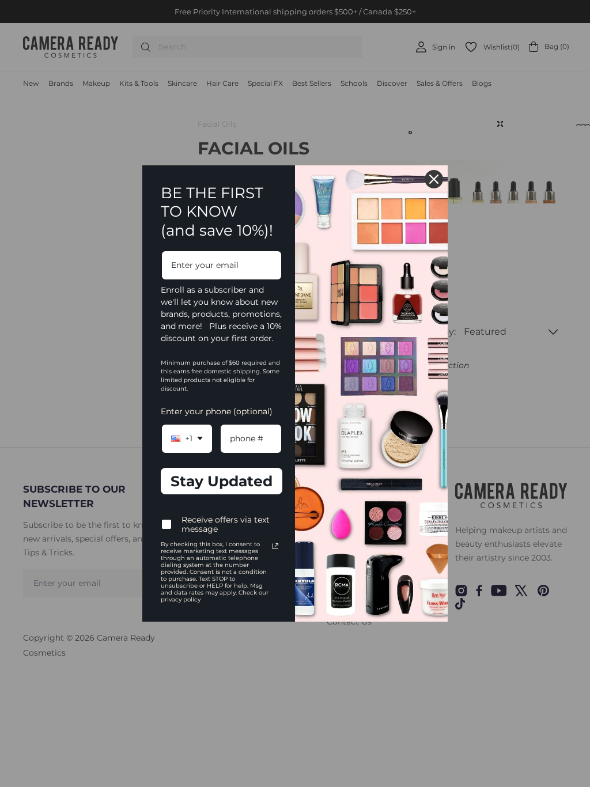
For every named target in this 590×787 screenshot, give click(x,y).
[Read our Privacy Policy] (275, 546)
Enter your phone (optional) (217, 411)
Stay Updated (222, 481)
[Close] (434, 179)
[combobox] (187, 438)
